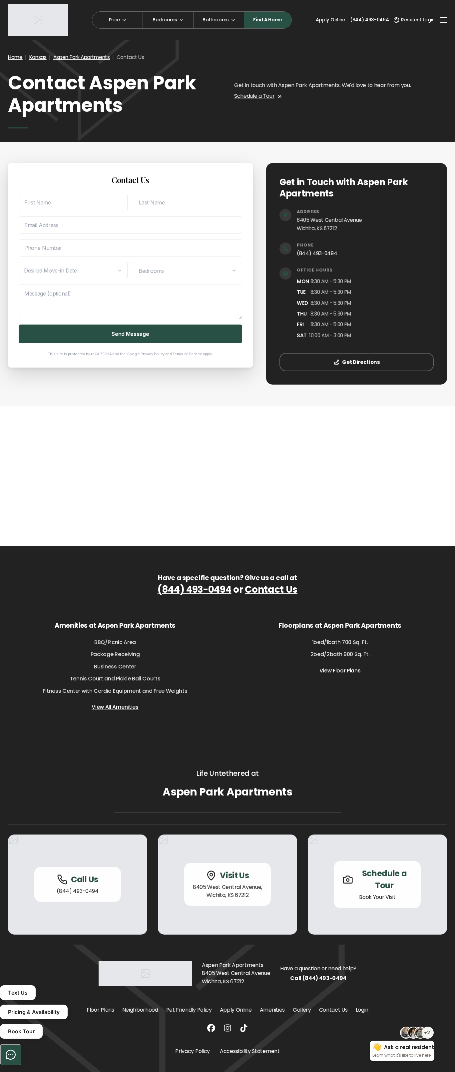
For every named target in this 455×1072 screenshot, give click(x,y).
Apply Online (330, 19)
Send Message (130, 334)
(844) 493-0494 (317, 253)
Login (362, 1010)
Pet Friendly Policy (189, 1010)
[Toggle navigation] (443, 20)
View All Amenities (115, 707)
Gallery (302, 1010)
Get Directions (361, 362)
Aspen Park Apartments (81, 57)
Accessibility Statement (250, 1051)
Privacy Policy (153, 354)
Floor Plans (100, 1010)
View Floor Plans (340, 670)
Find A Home (267, 19)
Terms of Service (187, 354)
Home (15, 57)
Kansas (38, 57)
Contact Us (271, 589)
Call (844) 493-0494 (318, 978)
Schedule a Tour (254, 96)
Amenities (272, 1010)
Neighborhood (140, 1010)
